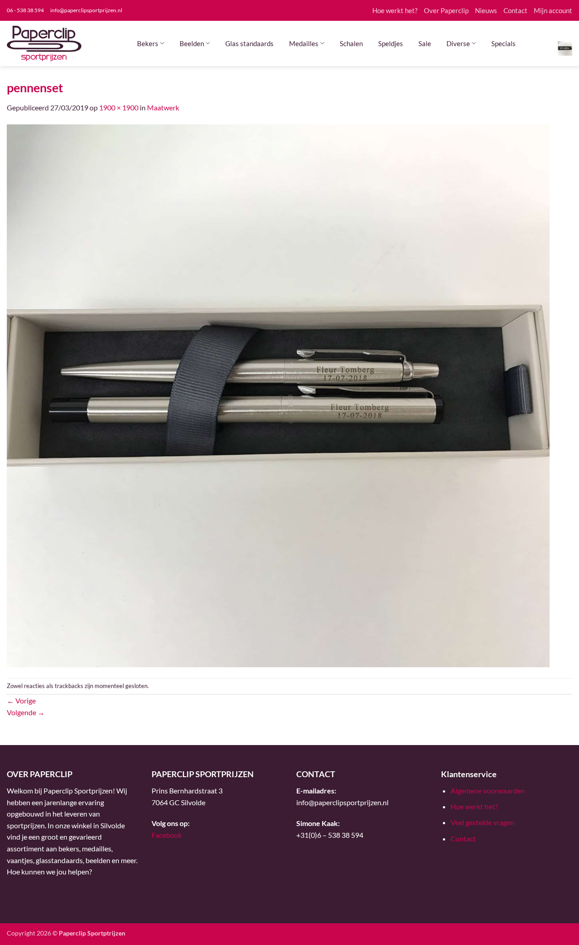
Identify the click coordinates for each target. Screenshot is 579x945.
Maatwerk (163, 107)
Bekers (147, 43)
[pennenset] (278, 394)
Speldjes (390, 43)
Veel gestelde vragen (482, 822)
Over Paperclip (446, 10)
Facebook (167, 835)
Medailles (303, 43)
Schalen (351, 43)
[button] (565, 48)
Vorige (21, 700)
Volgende (26, 712)
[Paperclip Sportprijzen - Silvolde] (44, 43)
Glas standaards (249, 43)
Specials (503, 43)
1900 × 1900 (118, 107)
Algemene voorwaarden (488, 790)
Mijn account (553, 10)
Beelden (192, 43)
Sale (424, 43)
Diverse (458, 43)
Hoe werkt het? (395, 10)
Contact (515, 10)
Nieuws (486, 10)
